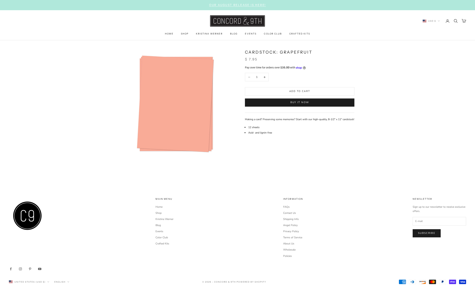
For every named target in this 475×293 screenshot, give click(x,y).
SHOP (185, 33)
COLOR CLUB (273, 33)
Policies (287, 256)
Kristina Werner (164, 219)
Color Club (161, 237)
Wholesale (289, 249)
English (60, 282)
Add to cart (299, 91)
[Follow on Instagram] (20, 269)
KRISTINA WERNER (209, 33)
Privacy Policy (291, 231)
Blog (158, 225)
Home (159, 207)
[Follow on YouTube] (40, 269)
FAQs (286, 207)
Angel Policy (290, 225)
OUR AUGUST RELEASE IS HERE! (237, 5)
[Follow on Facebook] (11, 269)
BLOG (234, 33)
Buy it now (299, 102)
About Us (288, 243)
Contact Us (289, 213)
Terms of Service (292, 237)
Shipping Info (291, 219)
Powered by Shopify (251, 282)
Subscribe (426, 233)
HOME (169, 33)
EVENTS (250, 33)
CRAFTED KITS (299, 33)
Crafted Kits (162, 243)
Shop (158, 213)
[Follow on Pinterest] (30, 269)
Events (159, 231)
